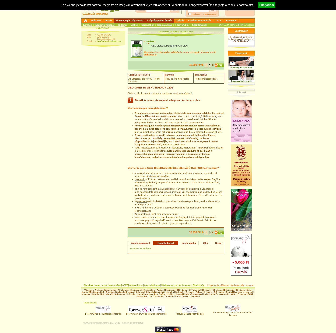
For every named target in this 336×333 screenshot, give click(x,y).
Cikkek (134, 25)
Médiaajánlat (185, 285)
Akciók (108, 20)
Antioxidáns (149, 290)
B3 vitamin (218, 290)
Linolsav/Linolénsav (192, 294)
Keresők (87, 25)
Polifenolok (141, 296)
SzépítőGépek (199, 25)
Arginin (160, 290)
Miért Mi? (96, 20)
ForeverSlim (182, 25)
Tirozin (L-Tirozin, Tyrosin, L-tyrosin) (181, 296)
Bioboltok (88, 285)
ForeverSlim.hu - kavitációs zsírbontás (103, 314)
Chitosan (139, 292)
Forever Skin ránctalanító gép (190, 314)
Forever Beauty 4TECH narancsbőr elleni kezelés (233, 313)
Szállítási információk (199, 20)
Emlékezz (196, 14)
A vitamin (99, 290)
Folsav (199, 292)
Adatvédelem (136, 285)
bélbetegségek (143, 93)
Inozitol (249, 292)
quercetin (142, 201)
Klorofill (109, 294)
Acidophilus (110, 290)
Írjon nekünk (114, 285)
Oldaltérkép (198, 285)
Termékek (149, 41)
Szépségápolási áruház (159, 20)
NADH (233, 294)
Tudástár (122, 25)
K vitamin (86, 294)
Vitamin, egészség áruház (129, 20)
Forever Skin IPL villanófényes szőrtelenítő (146, 314)
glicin (181, 192)
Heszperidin (239, 292)
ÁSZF (125, 285)
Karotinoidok (98, 294)
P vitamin (242, 294)
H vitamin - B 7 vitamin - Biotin (218, 292)
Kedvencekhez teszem (242, 285)
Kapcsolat (231, 20)
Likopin (178, 294)
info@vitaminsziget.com (109, 41)
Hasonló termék (166, 243)
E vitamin (190, 292)
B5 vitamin (229, 290)
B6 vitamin (240, 290)
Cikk (205, 243)
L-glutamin (140, 179)
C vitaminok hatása (125, 292)
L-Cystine (131, 294)
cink (138, 207)
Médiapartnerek (169, 285)
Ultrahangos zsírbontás (241, 67)
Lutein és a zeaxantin (219, 294)
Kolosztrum (120, 294)
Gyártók (180, 20)
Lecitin (170, 294)
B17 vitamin (194, 290)
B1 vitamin (170, 290)
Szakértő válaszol (104, 25)
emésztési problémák (162, 93)
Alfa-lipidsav (124, 290)
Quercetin (158, 296)
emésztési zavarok (174, 138)
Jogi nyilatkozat (152, 285)
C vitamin (110, 292)
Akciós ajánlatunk (140, 243)
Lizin (205, 294)
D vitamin (179, 292)
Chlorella (149, 292)
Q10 (150, 296)
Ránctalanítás (164, 25)
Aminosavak (136, 290)
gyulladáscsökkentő (182, 93)
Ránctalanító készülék (241, 81)
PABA (251, 294)
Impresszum (100, 285)
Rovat (218, 243)
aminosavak (165, 192)
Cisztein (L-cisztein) (164, 292)
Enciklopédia (189, 243)
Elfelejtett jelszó (209, 14)
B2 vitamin (206, 290)
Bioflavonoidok (97, 292)
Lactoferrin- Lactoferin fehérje (151, 294)
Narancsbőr (147, 25)
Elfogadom (266, 4)
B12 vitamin (182, 290)
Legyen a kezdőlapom (218, 285)
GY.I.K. (218, 20)
